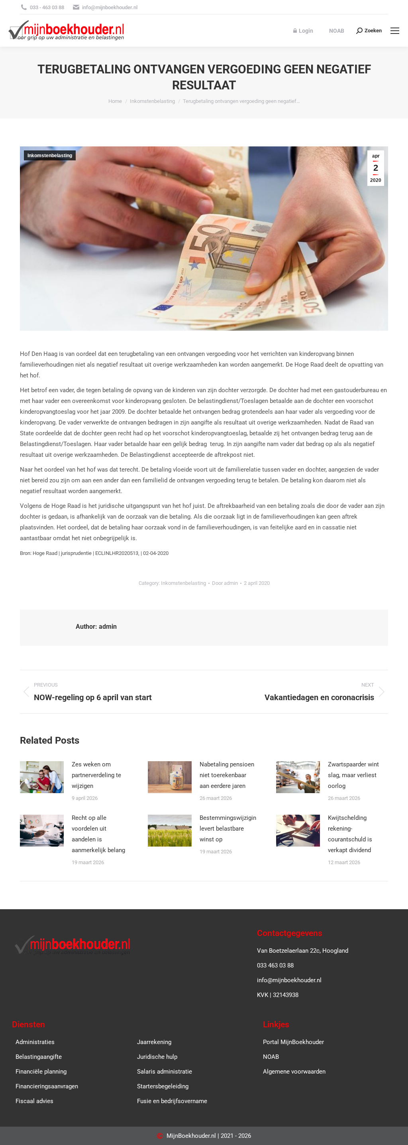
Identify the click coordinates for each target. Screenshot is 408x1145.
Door (225, 583)
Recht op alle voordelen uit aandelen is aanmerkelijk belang (98, 834)
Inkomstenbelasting (49, 155)
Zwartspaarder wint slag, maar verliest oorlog (353, 775)
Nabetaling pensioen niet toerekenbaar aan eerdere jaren (227, 775)
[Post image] (42, 777)
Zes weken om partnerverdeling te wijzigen (96, 775)
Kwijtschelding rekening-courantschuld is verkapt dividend (350, 834)
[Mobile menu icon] (395, 31)
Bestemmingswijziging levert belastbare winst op (229, 828)
